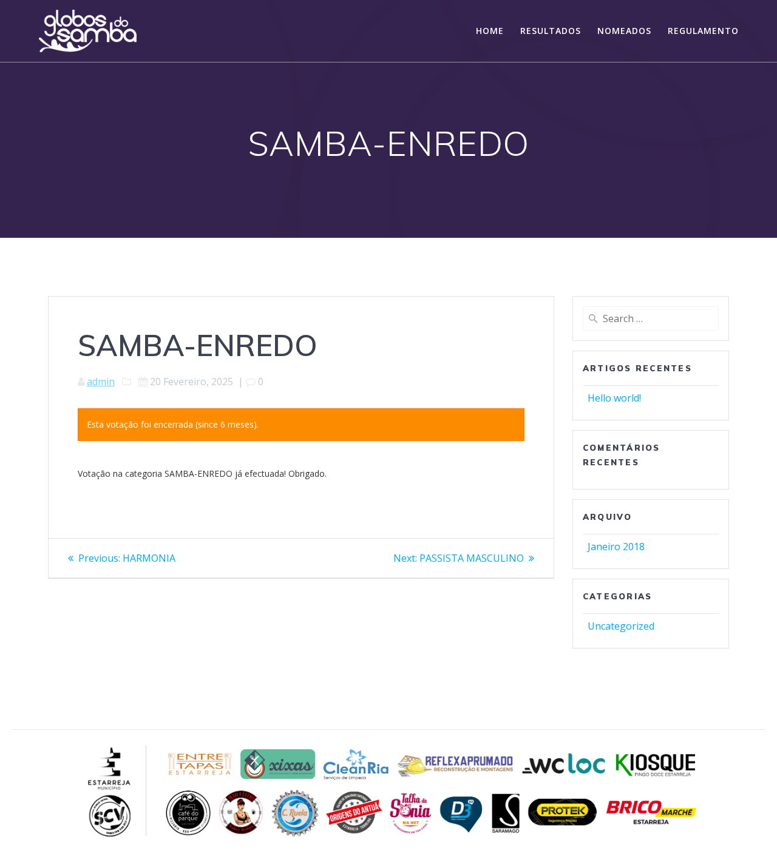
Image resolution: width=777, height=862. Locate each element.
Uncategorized (621, 626)
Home (490, 30)
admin (101, 381)
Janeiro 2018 (616, 546)
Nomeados (624, 30)
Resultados (550, 30)
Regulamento (703, 30)
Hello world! (614, 398)
